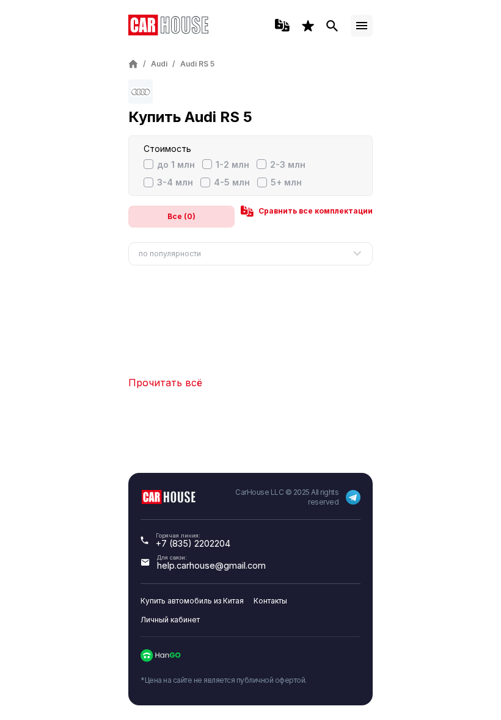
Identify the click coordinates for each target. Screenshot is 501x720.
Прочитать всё (165, 382)
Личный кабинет (170, 619)
